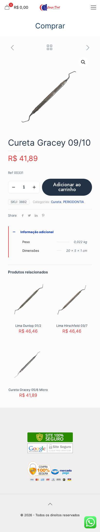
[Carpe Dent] (50, 7)
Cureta (56, 202)
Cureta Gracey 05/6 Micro (28, 390)
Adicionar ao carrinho (67, 187)
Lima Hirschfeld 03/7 (71, 326)
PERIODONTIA (73, 202)
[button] (83, 62)
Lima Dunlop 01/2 (28, 326)
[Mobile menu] (93, 7)
